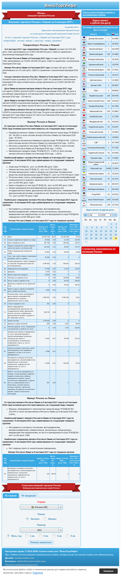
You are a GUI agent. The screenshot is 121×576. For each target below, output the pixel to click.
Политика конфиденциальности (21, 564)
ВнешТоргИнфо (60, 5)
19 (96, 235)
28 (106, 238)
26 (96, 238)
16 (116, 231)
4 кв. (73, 536)
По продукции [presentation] (29, 495)
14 (106, 231)
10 (86, 231)
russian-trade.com (24, 558)
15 (111, 231)
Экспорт (35, 519)
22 (111, 235)
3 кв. (59, 536)
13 (101, 231)
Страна (41, 502)
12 (96, 231)
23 (116, 235)
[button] (41, 542)
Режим (41, 514)
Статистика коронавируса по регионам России (98, 250)
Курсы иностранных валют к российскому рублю (99, 13)
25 (91, 238)
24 (86, 238)
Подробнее (38, 573)
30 (116, 238)
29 (111, 238)
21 (106, 235)
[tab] (11, 495)
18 (91, 235)
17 (86, 235)
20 (101, 235)
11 (91, 231)
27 (101, 238)
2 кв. (46, 536)
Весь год (16, 536)
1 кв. (32, 536)
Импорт (52, 519)
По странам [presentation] (11, 495)
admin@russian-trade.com (31, 561)
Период (41, 525)
